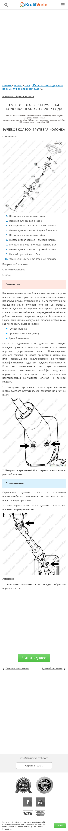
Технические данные (17, 668)
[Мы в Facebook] (27, 802)
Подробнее (7, 829)
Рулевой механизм (52, 668)
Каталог (18, 85)
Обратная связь (34, 765)
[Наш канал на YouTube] (40, 802)
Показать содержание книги (18, 96)
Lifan (27, 85)
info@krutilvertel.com (34, 758)
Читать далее (34, 657)
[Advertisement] (34, 45)
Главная (7, 85)
